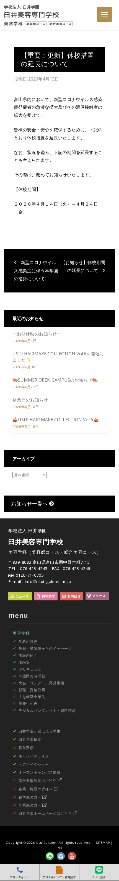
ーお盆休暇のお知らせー (36, 334)
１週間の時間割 (32, 676)
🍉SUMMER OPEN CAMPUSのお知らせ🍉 (55, 380)
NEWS (24, 662)
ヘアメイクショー (34, 764)
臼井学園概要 (30, 739)
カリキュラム (30, 669)
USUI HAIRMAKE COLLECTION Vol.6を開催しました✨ (58, 357)
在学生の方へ (31, 797)
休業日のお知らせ (30, 400)
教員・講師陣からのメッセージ (45, 648)
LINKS (59, 848)
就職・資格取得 (32, 689)
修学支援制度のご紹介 (38, 780)
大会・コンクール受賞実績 (41, 682)
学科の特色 (28, 641)
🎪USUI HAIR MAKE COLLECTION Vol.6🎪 (55, 420)
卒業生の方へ (31, 805)
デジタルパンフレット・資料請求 (47, 710)
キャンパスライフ (34, 756)
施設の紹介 (28, 655)
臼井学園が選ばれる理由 (40, 731)
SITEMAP (103, 843)
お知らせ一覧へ (30, 503)
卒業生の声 (28, 703)
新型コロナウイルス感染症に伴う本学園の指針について (36, 270)
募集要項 (26, 747)
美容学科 (21, 633)
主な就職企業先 (32, 696)
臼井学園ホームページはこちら (46, 813)
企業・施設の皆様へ (36, 788)
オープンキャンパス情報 (40, 772)
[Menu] (104, 14)
